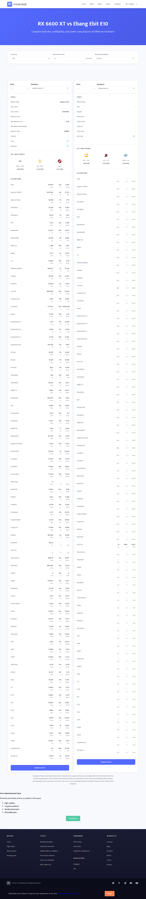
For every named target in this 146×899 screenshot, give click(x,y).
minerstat (17, 4)
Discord (137, 883)
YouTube (131, 883)
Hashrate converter (47, 846)
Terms (109, 860)
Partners (110, 851)
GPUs (92, 4)
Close (110, 893)
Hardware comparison (81, 851)
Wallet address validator (49, 851)
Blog (108, 846)
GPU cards (77, 846)
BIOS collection (45, 864)
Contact (117, 4)
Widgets (76, 864)
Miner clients (11, 851)
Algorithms (11, 846)
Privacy (109, 864)
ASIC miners (77, 841)
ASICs (100, 4)
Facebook (119, 883)
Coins (84, 4)
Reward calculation (101, 54)
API (74, 868)
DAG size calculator (47, 860)
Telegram (125, 883)
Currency (14, 54)
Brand (109, 855)
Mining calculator (46, 841)
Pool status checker (47, 855)
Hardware (34, 84)
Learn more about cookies (68, 893)
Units (12, 84)
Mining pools (11, 855)
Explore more (40, 767)
